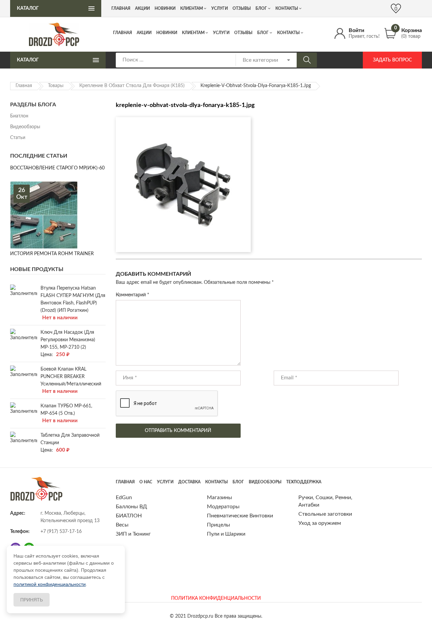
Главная (122, 33)
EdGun (124, 497)
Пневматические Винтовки (240, 515)
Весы (122, 525)
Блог (263, 33)
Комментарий (132, 295)
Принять (31, 599)
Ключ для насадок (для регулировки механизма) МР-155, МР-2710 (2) (67, 340)
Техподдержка (303, 482)
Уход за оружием (319, 523)
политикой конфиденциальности (50, 584)
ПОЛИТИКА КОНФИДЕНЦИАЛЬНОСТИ (216, 598)
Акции (144, 33)
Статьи (17, 137)
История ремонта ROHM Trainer (52, 253)
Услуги (221, 33)
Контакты (288, 33)
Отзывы (243, 33)
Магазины (219, 497)
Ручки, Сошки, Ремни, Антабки (325, 501)
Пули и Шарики (226, 534)
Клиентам (193, 33)
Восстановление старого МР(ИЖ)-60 (57, 168)
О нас (145, 482)
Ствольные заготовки (325, 514)
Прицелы (218, 525)
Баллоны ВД (131, 506)
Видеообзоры (25, 127)
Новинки (166, 33)
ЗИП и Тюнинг (133, 534)
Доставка (189, 482)
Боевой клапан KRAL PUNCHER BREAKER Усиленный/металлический (70, 376)
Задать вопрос (392, 60)
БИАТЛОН (129, 515)
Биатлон (19, 116)
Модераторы (223, 506)
